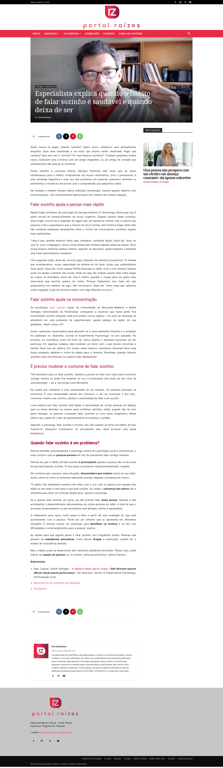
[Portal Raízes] (111, 17)
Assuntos (50, 33)
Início (36, 33)
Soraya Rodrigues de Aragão (156, 182)
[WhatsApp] (80, 136)
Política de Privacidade (91, 758)
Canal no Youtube (130, 33)
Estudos (171, 758)
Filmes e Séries (140, 758)
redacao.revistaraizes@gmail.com (56, 732)
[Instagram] (180, 2)
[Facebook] (175, 2)
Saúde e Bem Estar (157, 758)
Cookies (107, 758)
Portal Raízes (45, 117)
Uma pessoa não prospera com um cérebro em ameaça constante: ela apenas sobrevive (167, 174)
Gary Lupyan (57, 307)
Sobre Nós (92, 33)
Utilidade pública (185, 758)
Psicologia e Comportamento (46, 86)
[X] (185, 2)
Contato (109, 33)
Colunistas (71, 33)
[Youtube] (190, 2)
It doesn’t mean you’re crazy (89, 568)
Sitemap (117, 758)
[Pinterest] (73, 136)
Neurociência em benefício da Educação (57, 582)
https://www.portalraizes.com (63, 651)
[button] (189, 33)
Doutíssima (40, 588)
